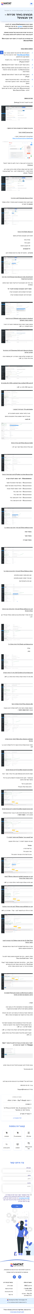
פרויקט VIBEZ (28, 1285)
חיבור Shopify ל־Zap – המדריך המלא (19, 1100)
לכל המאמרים (17, 1118)
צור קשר (10, 1294)
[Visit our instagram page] (19, 1277)
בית (31, 10)
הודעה (29, 1183)
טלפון (29, 1175)
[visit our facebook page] (14, 1277)
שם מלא (28, 1168)
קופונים (28, 1104)
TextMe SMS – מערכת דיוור (27, 1289)
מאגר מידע (27, 10)
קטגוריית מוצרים (25, 1114)
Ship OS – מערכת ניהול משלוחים (27, 1294)
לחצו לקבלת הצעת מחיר (17, 1312)
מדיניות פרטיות (9, 1291)
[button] (1, 52)
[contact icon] (31, 3)
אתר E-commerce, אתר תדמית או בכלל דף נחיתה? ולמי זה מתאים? (17, 1109)
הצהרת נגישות (9, 1288)
